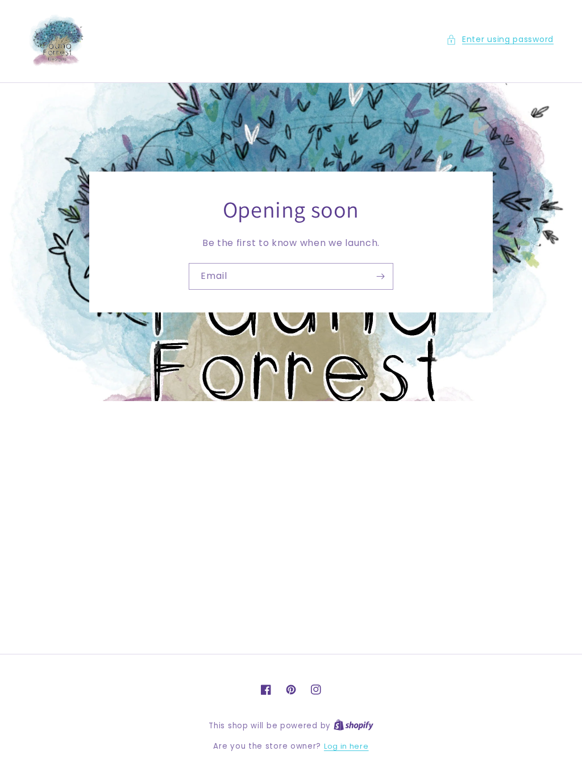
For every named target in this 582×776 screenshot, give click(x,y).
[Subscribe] (380, 276)
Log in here (346, 746)
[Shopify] (353, 725)
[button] (500, 39)
